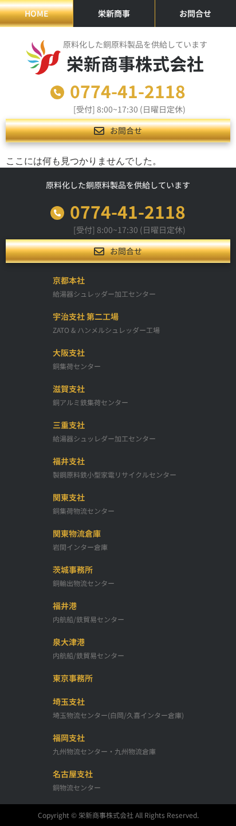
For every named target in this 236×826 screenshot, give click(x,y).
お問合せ (195, 13)
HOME (37, 13)
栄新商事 (114, 13)
